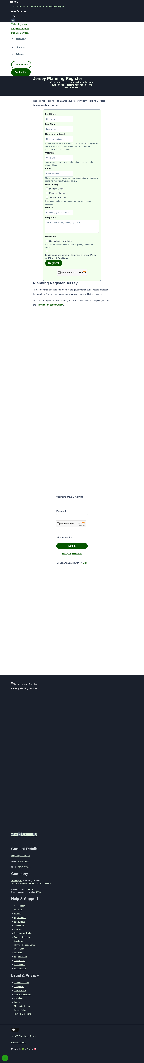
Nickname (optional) (55, 134)
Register (53, 263)
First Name (50, 114)
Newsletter (50, 236)
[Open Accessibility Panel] (5, 1058)
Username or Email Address (69, 497)
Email (48, 168)
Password (61, 511)
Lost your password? (72, 553)
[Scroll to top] (136, 1050)
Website (49, 207)
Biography (50, 217)
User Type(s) (51, 184)
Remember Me (65, 537)
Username (50, 153)
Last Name (50, 124)
